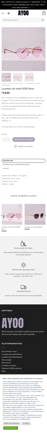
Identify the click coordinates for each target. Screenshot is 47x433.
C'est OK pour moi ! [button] (11, 428)
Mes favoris (6, 362)
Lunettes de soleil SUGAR (33, 227)
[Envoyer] (43, 20)
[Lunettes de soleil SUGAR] (35, 214)
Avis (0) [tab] (6, 168)
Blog (3, 371)
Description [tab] (8, 161)
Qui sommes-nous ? (9, 351)
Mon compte (6, 360)
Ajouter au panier (24, 139)
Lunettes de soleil (15, 83)
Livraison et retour (9, 365)
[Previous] (5, 49)
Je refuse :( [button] (26, 423)
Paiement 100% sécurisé (12, 368)
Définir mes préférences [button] (11, 423)
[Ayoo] (23, 13)
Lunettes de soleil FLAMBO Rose (11, 228)
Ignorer (32, 7)
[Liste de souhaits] (9, 13)
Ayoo (4, 83)
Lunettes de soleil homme (12, 357)
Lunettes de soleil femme (12, 354)
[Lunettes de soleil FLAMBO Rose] (12, 214)
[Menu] (3, 13)
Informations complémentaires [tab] (16, 165)
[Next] (42, 49)
